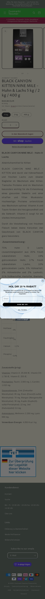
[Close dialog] (42, 280)
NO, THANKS (22, 310)
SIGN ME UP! (22, 304)
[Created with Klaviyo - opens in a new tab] (22, 320)
